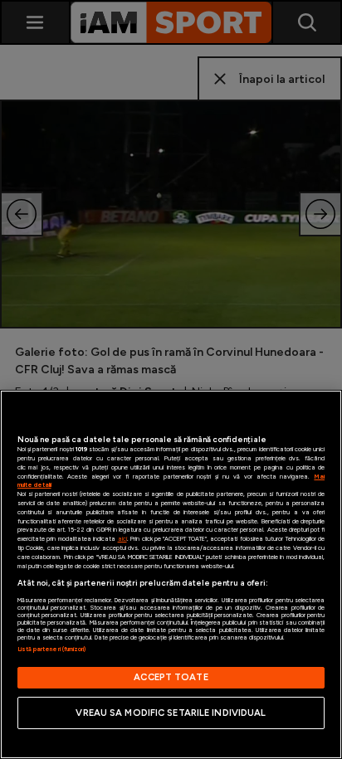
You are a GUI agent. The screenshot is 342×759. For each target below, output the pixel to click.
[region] (171, 574)
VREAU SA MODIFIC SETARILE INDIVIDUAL (171, 712)
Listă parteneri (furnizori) (51, 649)
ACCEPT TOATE (171, 677)
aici (122, 538)
